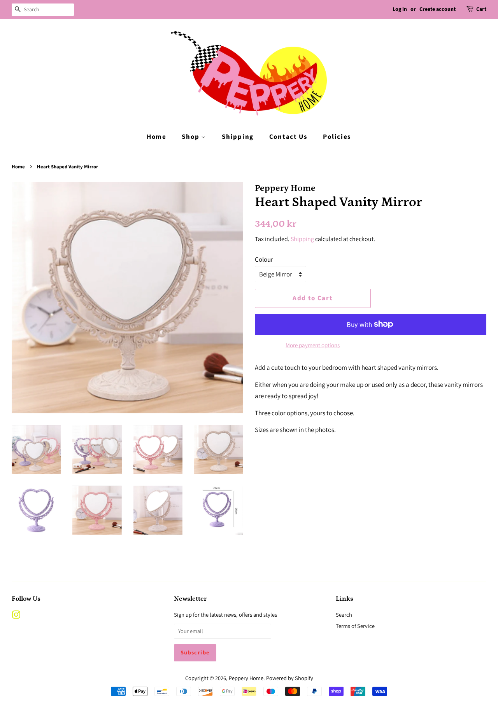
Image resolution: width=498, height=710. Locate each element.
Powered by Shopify (289, 678)
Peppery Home (246, 678)
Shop (191, 137)
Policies (337, 137)
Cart (481, 9)
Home (157, 137)
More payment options (313, 345)
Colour (264, 259)
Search (344, 614)
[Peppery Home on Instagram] (16, 616)
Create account (437, 9)
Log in (400, 9)
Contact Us (288, 137)
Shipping (238, 137)
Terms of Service (355, 626)
